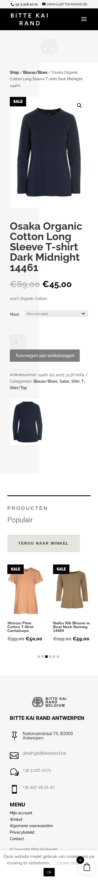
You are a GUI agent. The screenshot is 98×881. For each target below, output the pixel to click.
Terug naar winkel (43, 543)
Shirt (75, 381)
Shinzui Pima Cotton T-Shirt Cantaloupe (20, 627)
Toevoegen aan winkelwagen (44, 355)
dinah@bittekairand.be (44, 753)
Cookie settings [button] (71, 863)
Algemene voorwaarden (31, 826)
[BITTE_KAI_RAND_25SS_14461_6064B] (27, 443)
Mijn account (21, 813)
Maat (14, 314)
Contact (17, 839)
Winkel (16, 819)
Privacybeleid (22, 832)
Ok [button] (49, 872)
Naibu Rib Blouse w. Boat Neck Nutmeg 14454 (71, 627)
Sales (64, 381)
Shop (14, 72)
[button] (79, 105)
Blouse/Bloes (35, 72)
